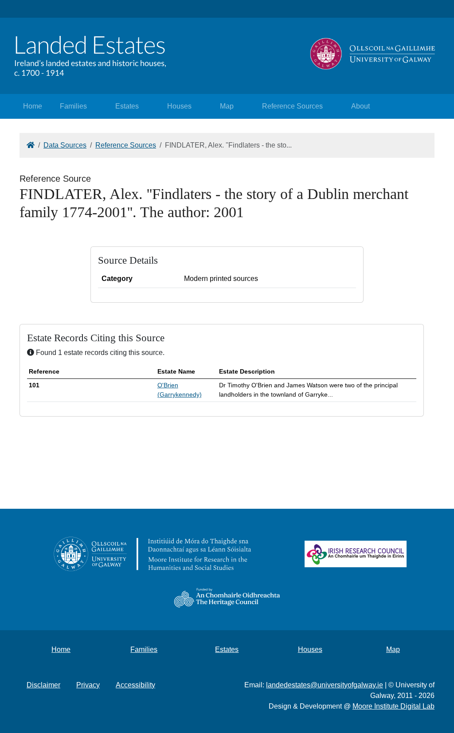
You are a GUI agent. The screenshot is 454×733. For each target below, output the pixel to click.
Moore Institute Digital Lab (393, 706)
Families (73, 106)
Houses (179, 106)
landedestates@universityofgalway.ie (324, 685)
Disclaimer (43, 685)
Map (227, 106)
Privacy (88, 685)
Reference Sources (292, 106)
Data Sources (64, 145)
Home (32, 106)
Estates (127, 106)
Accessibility (135, 685)
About (360, 106)
